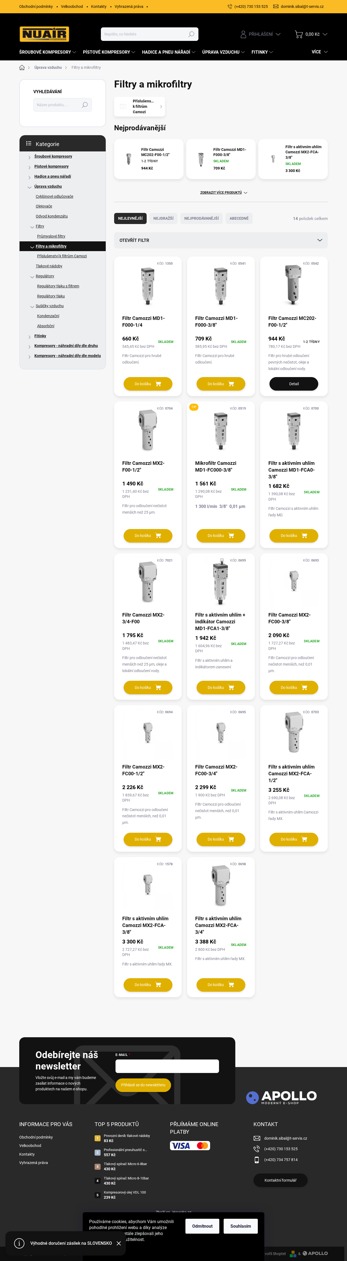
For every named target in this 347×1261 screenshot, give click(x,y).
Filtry (40, 226)
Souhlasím (240, 1226)
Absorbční (45, 326)
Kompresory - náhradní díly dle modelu (67, 356)
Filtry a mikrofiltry (51, 246)
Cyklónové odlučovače (54, 196)
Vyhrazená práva (129, 6)
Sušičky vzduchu (50, 306)
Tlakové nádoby (49, 266)
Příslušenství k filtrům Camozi (62, 256)
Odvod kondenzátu (52, 216)
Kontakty (99, 6)
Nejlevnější (130, 218)
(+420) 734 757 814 (281, 1160)
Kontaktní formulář (281, 1180)
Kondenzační (48, 316)
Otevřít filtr (134, 240)
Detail (294, 384)
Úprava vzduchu (48, 186)
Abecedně (239, 218)
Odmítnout (202, 1226)
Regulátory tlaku (51, 296)
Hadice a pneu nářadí (52, 176)
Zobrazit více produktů (221, 193)
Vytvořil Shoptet (272, 1254)
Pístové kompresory (51, 166)
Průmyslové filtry (51, 236)
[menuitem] (48, 52)
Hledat (191, 34)
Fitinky (40, 336)
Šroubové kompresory (53, 156)
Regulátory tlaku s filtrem (58, 286)
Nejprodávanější (201, 218)
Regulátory (45, 276)
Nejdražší (163, 218)
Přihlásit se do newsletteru (143, 1085)
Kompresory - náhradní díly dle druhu (66, 345)
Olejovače (44, 206)
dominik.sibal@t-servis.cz (285, 1138)
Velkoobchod (72, 6)
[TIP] (220, 432)
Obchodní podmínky (36, 6)
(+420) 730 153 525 (281, 1149)
